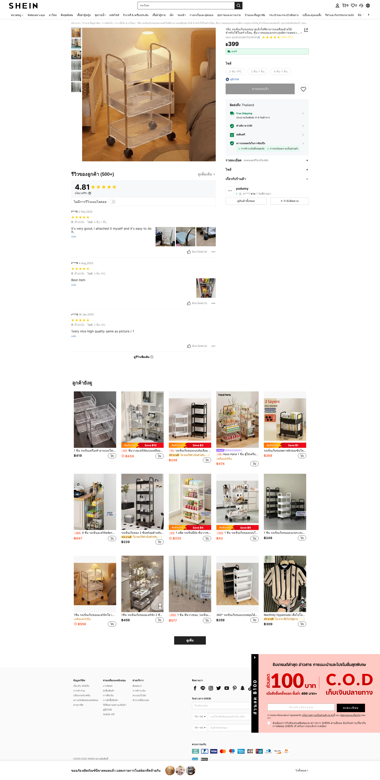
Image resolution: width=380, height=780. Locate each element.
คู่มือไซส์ (107, 709)
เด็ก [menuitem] (172, 15)
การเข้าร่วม (79, 690)
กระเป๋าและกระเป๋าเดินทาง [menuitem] (283, 15)
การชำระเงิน (139, 690)
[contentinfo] (251, 751)
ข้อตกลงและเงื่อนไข (350, 715)
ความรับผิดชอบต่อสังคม (85, 700)
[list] (223, 688)
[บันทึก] (303, 89)
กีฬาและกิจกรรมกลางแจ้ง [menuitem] (339, 15)
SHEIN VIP (109, 714)
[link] (345, 5)
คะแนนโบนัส (139, 695)
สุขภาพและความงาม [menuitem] (229, 15)
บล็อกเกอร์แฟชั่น (81, 695)
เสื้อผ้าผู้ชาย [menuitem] (159, 15)
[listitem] (95, 429)
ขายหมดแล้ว (260, 89)
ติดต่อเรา (137, 686)
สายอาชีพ (78, 705)
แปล (73, 236)
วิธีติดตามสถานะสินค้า (114, 705)
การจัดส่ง (107, 686)
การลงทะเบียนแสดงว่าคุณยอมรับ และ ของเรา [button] (316, 716)
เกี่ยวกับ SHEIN (81, 686)
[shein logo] (23, 5)
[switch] (112, 202)
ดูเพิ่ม (190, 640)
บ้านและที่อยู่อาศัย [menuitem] (255, 15)
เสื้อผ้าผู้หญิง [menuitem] (84, 15)
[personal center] (337, 5)
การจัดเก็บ (107, 23)
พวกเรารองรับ (199, 744)
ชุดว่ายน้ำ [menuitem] (100, 15)
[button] (361, 5)
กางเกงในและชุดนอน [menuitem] (201, 15)
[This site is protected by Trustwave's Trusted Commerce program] (195, 759)
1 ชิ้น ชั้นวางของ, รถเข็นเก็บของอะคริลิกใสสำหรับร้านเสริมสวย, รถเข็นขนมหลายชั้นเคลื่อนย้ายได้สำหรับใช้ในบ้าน (190, 614)
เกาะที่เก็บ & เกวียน (125, 23)
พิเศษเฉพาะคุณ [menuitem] (36, 15)
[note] (142, 445)
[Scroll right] (368, 15)
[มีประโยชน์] (188, 251)
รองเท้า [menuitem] (182, 15)
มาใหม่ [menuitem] (53, 15)
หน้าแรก (75, 23)
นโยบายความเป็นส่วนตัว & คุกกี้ (318, 715)
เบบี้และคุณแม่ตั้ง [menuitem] (311, 15)
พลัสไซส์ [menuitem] (114, 15)
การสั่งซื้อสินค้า (110, 700)
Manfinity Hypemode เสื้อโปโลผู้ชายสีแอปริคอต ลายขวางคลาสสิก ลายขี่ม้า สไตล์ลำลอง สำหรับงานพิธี (285, 614)
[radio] (235, 71)
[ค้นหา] (238, 5)
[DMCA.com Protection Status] (204, 759)
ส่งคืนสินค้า (109, 690)
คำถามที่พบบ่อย (141, 700)
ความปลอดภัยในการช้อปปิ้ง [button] (250, 143)
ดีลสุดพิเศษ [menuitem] (67, 15)
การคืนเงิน (108, 695)
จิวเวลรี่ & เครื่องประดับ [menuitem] (135, 15)
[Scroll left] (363, 15)
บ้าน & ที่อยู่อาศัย (91, 23)
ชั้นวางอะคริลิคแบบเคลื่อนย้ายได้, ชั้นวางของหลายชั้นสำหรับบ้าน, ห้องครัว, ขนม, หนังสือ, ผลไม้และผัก (143, 450)
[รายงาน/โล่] (213, 251)
